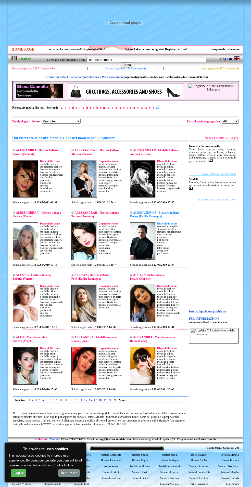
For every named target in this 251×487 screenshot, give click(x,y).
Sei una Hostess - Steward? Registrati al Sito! (77, 49)
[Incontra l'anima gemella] (211, 161)
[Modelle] (191, 188)
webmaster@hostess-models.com (187, 77)
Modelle (194, 179)
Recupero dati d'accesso (224, 49)
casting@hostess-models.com (113, 439)
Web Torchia (208, 439)
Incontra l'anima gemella (204, 146)
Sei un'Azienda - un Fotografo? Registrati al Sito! (156, 49)
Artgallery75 (167, 439)
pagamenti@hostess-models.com (144, 77)
